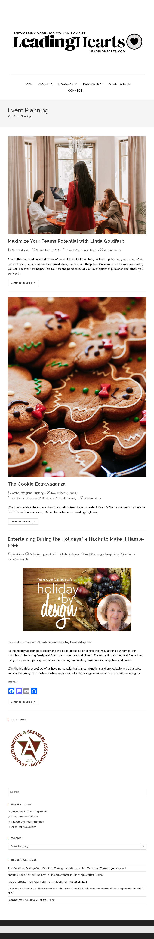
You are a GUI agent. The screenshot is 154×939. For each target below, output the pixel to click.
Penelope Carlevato (24, 642)
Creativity (48, 498)
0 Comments (112, 250)
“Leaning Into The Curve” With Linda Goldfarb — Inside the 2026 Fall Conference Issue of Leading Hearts (69, 888)
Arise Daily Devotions (23, 827)
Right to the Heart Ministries (27, 821)
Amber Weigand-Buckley (28, 493)
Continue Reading (24, 282)
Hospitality (112, 554)
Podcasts (91, 83)
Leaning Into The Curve (22, 899)
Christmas (32, 498)
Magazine (66, 83)
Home (28, 83)
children (17, 498)
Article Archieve (69, 554)
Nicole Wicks (20, 250)
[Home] (9, 116)
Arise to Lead (120, 83)
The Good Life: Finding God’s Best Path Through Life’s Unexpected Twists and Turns (57, 868)
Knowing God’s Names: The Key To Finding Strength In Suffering (46, 875)
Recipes (128, 554)
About (44, 83)
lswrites (17, 554)
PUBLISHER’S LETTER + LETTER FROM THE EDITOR (38, 881)
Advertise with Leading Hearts (29, 811)
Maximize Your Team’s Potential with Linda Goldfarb (66, 241)
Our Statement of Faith (24, 816)
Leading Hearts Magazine (75, 642)
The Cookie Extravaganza (37, 484)
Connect (75, 90)
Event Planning (22, 116)
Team (93, 250)
